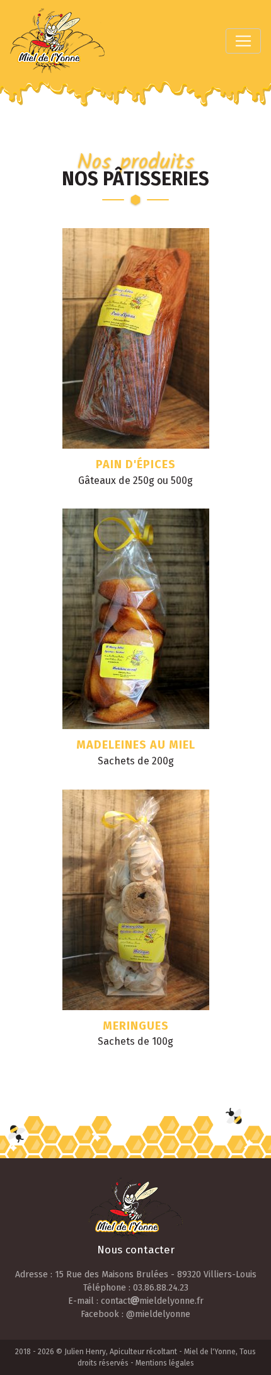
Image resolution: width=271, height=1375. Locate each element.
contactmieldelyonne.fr (152, 1301)
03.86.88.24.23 (160, 1287)
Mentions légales (165, 1363)
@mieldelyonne (158, 1314)
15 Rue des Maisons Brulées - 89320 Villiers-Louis (156, 1274)
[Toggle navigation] (243, 41)
